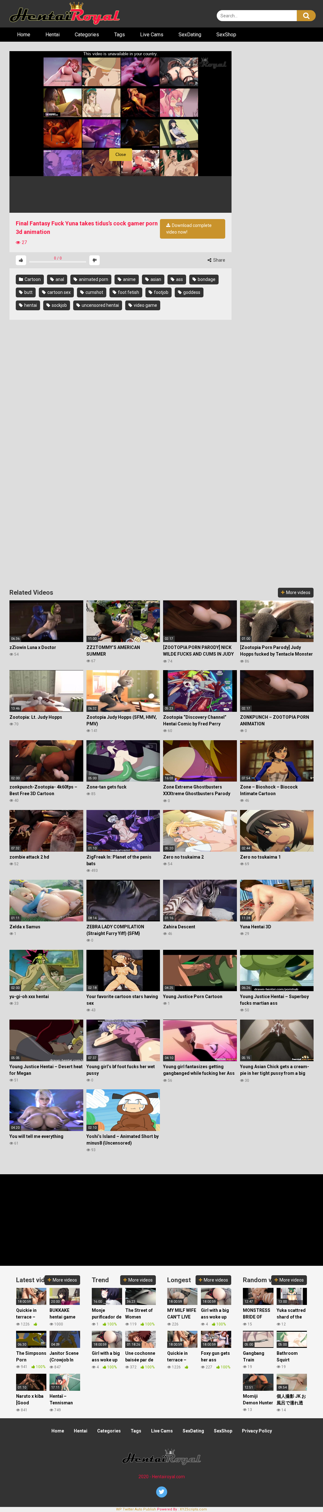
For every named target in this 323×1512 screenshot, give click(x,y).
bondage (206, 279)
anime (129, 279)
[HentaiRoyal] (64, 13)
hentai (30, 305)
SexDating (190, 35)
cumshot (94, 292)
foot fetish (128, 292)
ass (179, 279)
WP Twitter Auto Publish (136, 1509)
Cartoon (32, 279)
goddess (191, 292)
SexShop (226, 35)
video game (145, 305)
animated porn (93, 279)
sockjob (59, 305)
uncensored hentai (100, 305)
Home (23, 35)
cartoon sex (58, 292)
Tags (119, 35)
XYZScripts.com (193, 1509)
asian (155, 279)
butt (27, 292)
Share (218, 260)
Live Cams (151, 35)
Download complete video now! (189, 229)
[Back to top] (301, 1492)
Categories (87, 35)
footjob (160, 292)
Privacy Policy (257, 1430)
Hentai (52, 35)
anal (59, 279)
